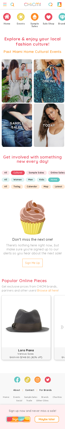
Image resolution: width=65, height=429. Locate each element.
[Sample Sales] (35, 17)
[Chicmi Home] (7, 17)
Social (19, 400)
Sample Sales (36, 172)
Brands (45, 397)
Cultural (18, 172)
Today (17, 186)
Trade (29, 400)
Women (18, 179)
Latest (58, 186)
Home (54, 179)
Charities (57, 397)
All (5, 172)
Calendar (32, 186)
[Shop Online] (48, 17)
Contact (29, 390)
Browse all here (47, 290)
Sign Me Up (32, 263)
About (16, 390)
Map (46, 186)
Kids (41, 179)
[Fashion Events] (21, 17)
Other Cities (42, 400)
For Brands (46, 390)
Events (16, 397)
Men (30, 179)
